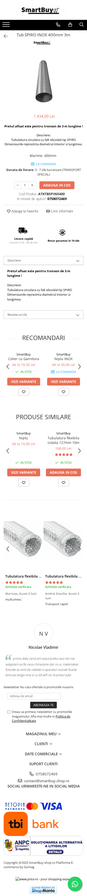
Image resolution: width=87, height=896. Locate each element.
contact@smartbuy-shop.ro (46, 780)
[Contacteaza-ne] (58, 25)
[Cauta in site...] (81, 25)
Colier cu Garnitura (23, 358)
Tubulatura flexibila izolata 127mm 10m (63, 440)
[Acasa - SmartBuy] (43, 10)
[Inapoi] (3, 36)
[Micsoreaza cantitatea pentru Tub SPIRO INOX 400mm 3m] (17, 185)
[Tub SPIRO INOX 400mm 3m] (43, 80)
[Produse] (6, 26)
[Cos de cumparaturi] (70, 25)
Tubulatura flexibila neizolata (29, 576)
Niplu (23, 438)
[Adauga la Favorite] (23, 392)
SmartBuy (23, 354)
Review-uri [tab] (17, 314)
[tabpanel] (43, 80)
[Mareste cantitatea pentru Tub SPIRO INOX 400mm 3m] (32, 185)
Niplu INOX (63, 358)
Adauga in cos (57, 185)
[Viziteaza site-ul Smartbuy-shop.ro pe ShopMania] (43, 890)
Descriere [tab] (14, 260)
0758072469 (46, 774)
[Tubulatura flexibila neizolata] (24, 541)
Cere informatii (61, 211)
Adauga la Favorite (24, 211)
